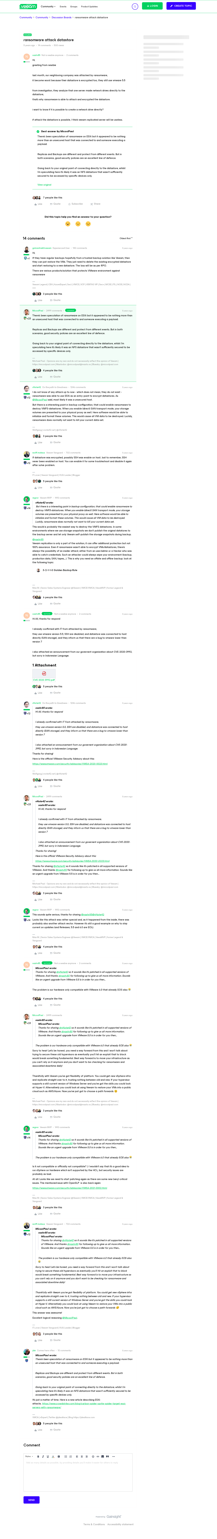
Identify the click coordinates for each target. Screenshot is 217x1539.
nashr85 (36, 55)
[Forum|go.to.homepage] (28, 6)
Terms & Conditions (94, 1524)
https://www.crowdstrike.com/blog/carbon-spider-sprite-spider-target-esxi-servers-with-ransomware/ (79, 1405)
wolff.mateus (38, 452)
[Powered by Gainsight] (108, 1517)
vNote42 (36, 387)
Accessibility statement (120, 1524)
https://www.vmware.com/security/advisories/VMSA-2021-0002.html (69, 1188)
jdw (34, 1350)
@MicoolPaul (39, 399)
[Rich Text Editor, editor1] (78, 1475)
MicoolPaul (37, 310)
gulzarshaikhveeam (41, 248)
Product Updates (89, 6)
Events (63, 6)
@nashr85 (38, 539)
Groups (73, 6)
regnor (35, 497)
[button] (181, 6)
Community (26, 17)
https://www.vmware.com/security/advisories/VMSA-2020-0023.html (70, 764)
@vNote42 (59, 866)
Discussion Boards (61, 17)
